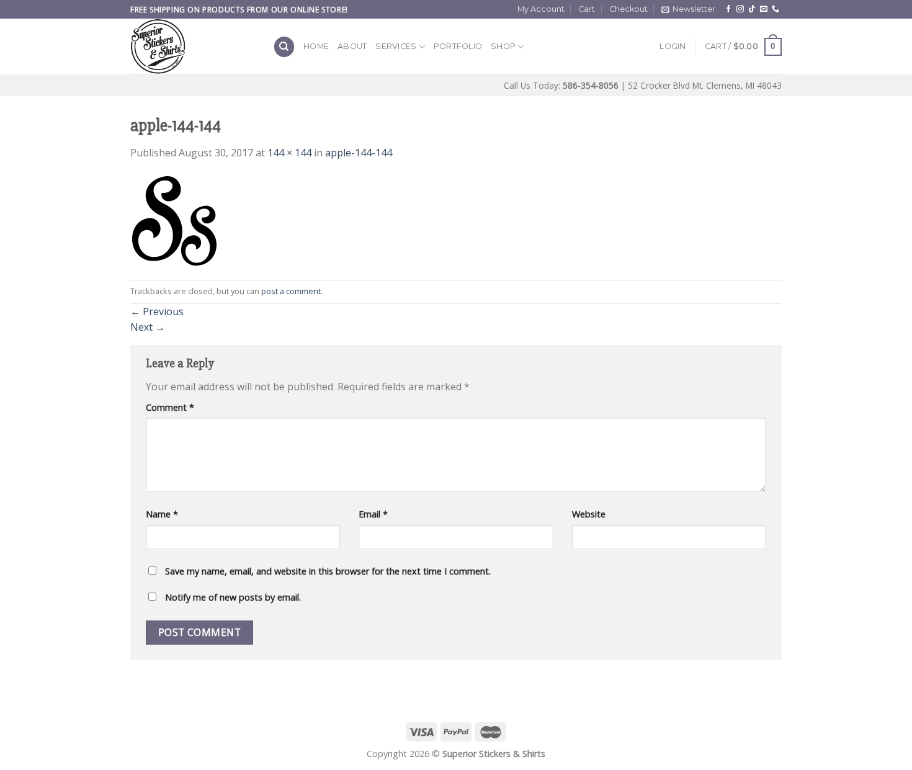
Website (589, 514)
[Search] (284, 47)
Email (373, 514)
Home (316, 46)
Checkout (628, 9)
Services (395, 46)
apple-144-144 (358, 152)
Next (147, 327)
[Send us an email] (763, 9)
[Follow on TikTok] (752, 9)
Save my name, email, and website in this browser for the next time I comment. (328, 571)
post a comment (291, 291)
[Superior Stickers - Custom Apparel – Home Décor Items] (192, 46)
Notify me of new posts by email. (233, 597)
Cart (586, 9)
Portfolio (458, 46)
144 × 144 (289, 152)
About (352, 46)
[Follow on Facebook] (728, 9)
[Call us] (775, 9)
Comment (170, 407)
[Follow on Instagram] (740, 9)
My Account (541, 9)
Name (162, 514)
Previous (157, 311)
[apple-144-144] (175, 219)
